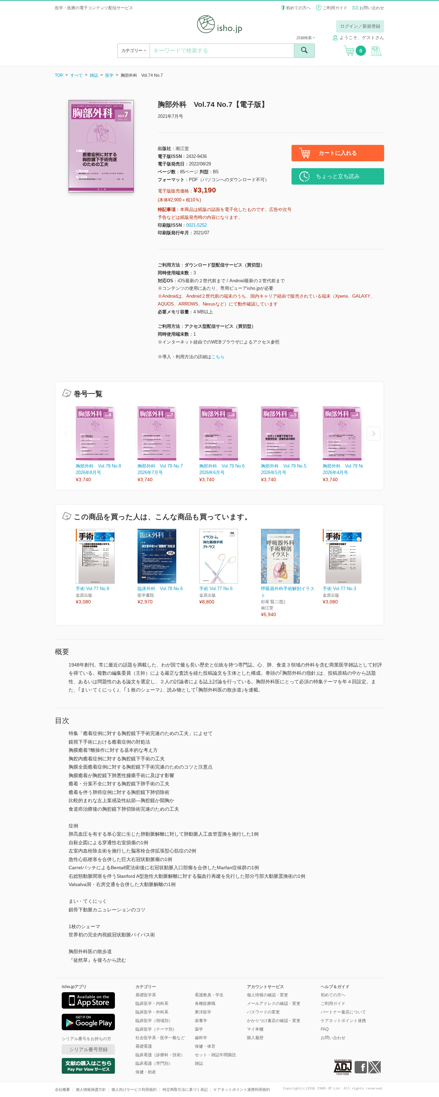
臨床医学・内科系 (151, 1003)
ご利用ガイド (335, 7)
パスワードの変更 (263, 1012)
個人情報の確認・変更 (267, 995)
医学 (109, 75)
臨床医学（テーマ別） (156, 1029)
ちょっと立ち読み (338, 176)
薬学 (199, 1029)
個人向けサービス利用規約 (134, 1089)
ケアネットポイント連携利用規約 (241, 1089)
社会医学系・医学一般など (160, 1037)
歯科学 (201, 1037)
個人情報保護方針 (91, 1089)
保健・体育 (205, 1046)
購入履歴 (255, 1037)
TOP (59, 75)
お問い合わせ (371, 7)
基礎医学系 (145, 995)
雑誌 (94, 75)
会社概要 (62, 1089)
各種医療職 (205, 1003)
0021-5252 (196, 225)
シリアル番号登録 (88, 1049)
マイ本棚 (255, 1029)
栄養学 (201, 1020)
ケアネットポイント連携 (343, 1020)
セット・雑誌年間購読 (215, 1054)
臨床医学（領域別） (154, 1020)
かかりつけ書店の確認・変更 (273, 1020)
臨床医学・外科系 (151, 1012)
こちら (218, 356)
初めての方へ (298, 7)
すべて (76, 75)
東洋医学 (203, 1012)
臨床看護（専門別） (154, 1063)
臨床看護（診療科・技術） (160, 1054)
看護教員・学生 (209, 995)
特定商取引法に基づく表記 (185, 1089)
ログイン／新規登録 (360, 26)
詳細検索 (305, 38)
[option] (107, 444)
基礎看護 (143, 1046)
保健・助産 (145, 1072)
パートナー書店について (343, 1012)
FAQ (325, 1029)
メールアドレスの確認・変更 (273, 1003)
